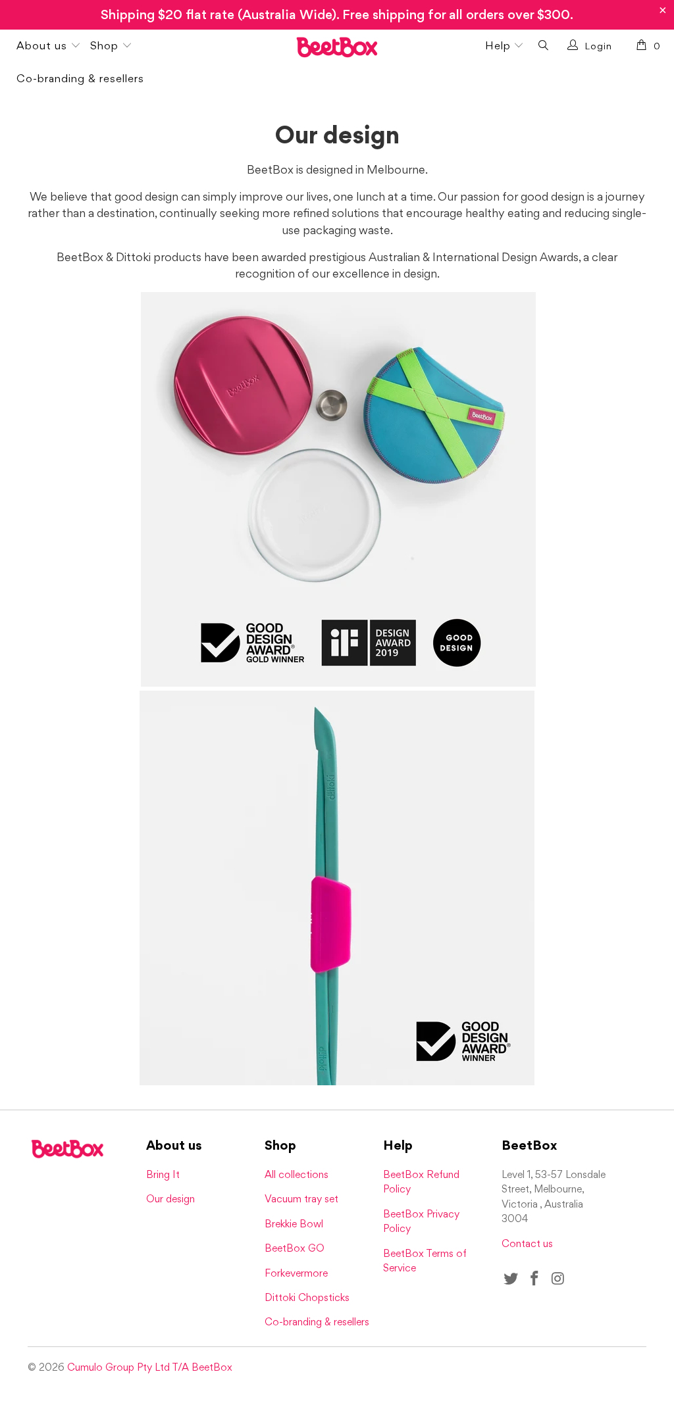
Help (499, 45)
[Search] (543, 46)
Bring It (163, 1174)
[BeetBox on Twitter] (511, 1279)
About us (43, 45)
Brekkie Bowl (294, 1223)
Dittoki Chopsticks (307, 1297)
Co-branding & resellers (80, 78)
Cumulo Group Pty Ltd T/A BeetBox (149, 1367)
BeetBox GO (294, 1248)
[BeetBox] (337, 49)
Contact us (527, 1243)
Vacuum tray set (301, 1198)
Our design (170, 1198)
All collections (296, 1174)
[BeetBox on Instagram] (558, 1279)
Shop (106, 45)
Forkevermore (296, 1273)
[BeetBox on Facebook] (535, 1279)
